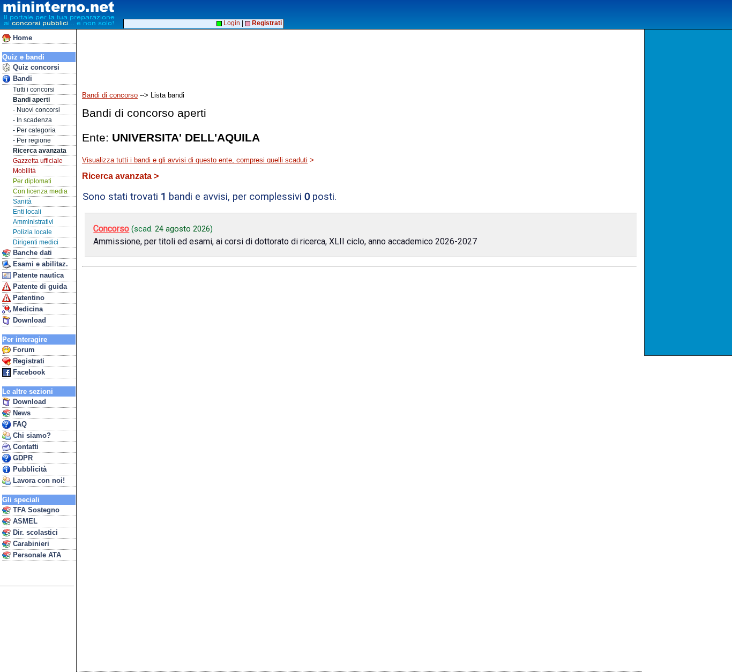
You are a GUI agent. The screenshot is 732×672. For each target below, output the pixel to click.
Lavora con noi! (38, 480)
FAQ (19, 424)
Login (231, 23)
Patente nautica (37, 275)
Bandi (21, 78)
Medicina (27, 309)
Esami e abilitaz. (39, 264)
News (21, 413)
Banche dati (31, 253)
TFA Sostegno (35, 510)
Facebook (28, 372)
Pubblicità (29, 469)
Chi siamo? (31, 435)
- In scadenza (32, 120)
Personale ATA (36, 555)
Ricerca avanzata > (120, 176)
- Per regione (32, 140)
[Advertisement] (689, 192)
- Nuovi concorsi (36, 110)
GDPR (22, 458)
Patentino (27, 298)
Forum (23, 350)
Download (28, 320)
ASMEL (24, 521)
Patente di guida (39, 286)
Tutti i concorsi (34, 89)
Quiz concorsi (35, 67)
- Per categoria (34, 130)
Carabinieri (30, 544)
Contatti (25, 447)
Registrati (27, 361)
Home (21, 38)
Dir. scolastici (34, 532)
